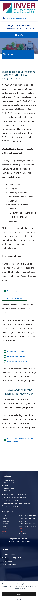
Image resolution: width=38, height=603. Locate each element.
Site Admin (30, 581)
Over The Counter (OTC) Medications (12, 558)
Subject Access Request (9, 564)
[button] (19, 35)
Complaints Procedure (8, 554)
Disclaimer (21, 581)
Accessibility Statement (9, 581)
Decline (19, 599)
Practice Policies (7, 561)
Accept (19, 594)
